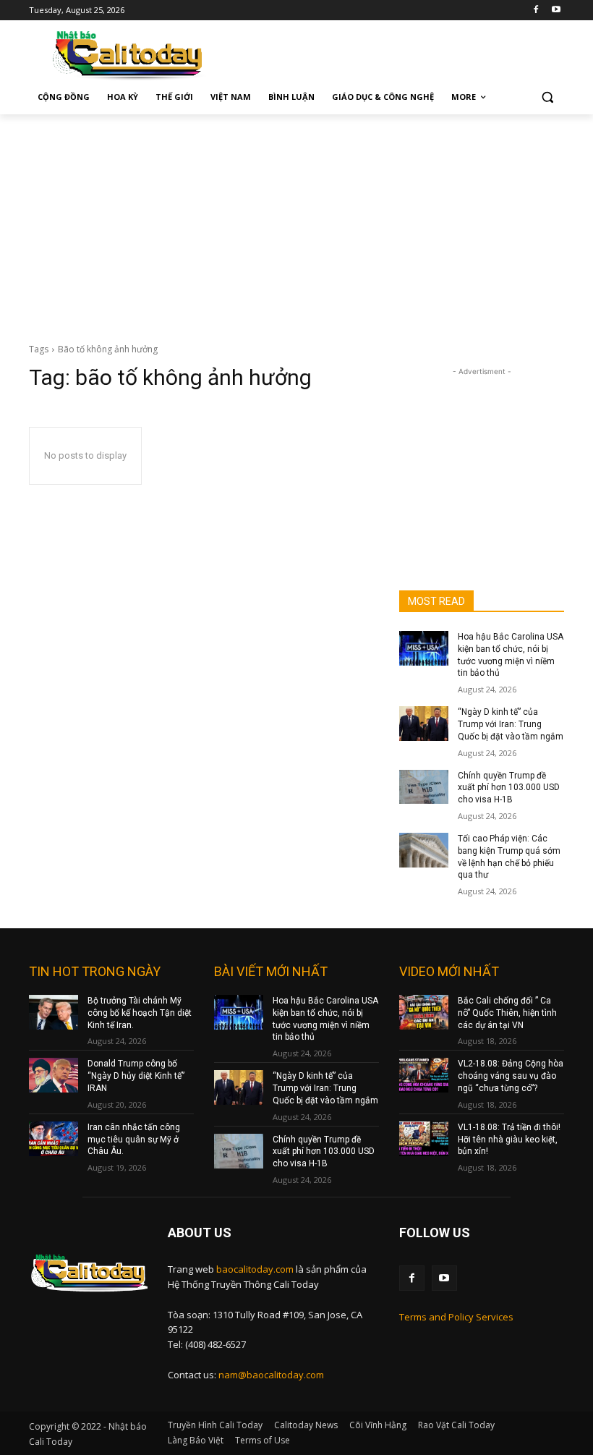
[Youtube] (555, 10)
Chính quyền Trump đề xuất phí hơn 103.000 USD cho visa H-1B (509, 788)
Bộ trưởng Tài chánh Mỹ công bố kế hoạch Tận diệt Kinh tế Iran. (140, 1013)
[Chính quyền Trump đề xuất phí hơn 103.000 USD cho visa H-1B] (423, 787)
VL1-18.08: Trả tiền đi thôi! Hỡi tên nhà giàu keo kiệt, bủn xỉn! (509, 1139)
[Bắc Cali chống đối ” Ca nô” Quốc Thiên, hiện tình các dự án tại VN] (423, 1012)
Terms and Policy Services (456, 1316)
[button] (547, 97)
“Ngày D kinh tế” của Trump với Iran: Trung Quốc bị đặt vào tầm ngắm (510, 724)
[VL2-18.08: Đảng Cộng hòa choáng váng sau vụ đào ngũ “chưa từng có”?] (423, 1075)
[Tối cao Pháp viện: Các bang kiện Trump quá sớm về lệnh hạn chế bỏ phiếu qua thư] (423, 850)
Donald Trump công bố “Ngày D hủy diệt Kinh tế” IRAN (136, 1076)
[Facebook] (535, 10)
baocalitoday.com (255, 1269)
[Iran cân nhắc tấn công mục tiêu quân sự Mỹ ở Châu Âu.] (53, 1138)
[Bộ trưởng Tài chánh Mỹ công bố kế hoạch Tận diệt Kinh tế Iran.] (53, 1012)
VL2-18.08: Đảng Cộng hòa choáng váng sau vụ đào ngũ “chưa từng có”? (510, 1076)
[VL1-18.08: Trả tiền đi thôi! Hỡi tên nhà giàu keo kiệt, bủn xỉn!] (423, 1138)
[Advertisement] (296, 223)
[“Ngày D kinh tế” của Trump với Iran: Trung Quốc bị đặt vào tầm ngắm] (423, 723)
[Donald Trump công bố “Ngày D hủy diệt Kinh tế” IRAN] (53, 1075)
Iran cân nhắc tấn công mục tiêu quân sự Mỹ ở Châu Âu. (134, 1139)
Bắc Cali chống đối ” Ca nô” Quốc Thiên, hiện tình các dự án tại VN (507, 1013)
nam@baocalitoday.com (271, 1374)
